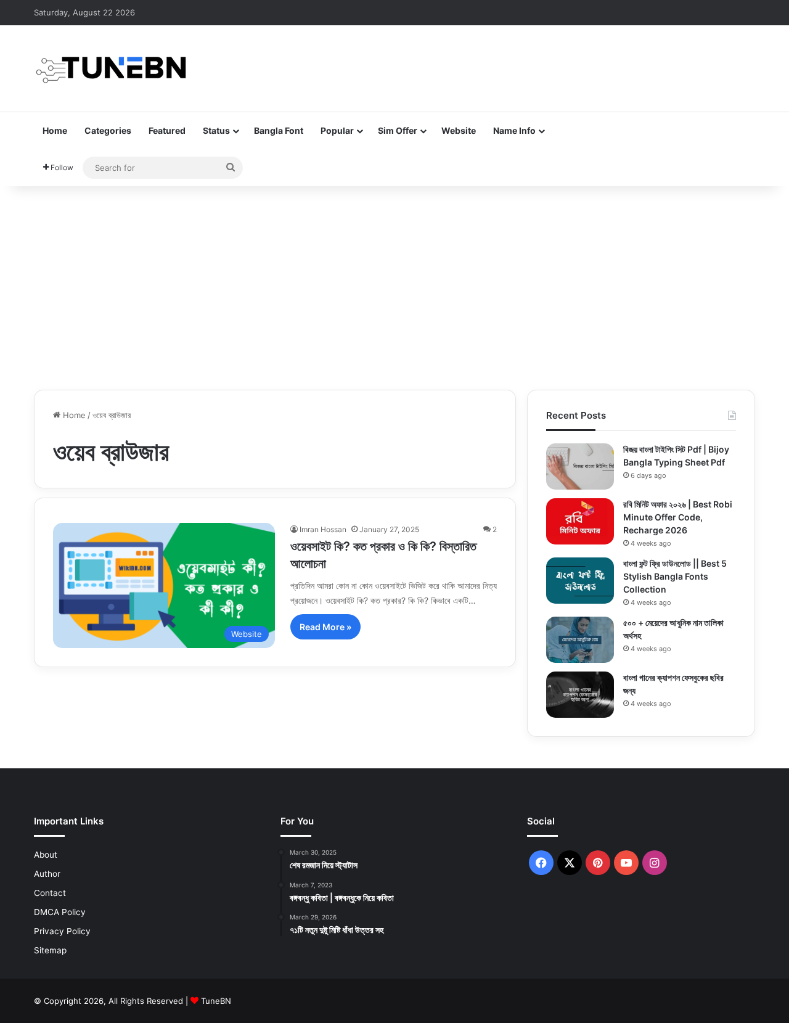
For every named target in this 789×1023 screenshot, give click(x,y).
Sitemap (50, 950)
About (45, 855)
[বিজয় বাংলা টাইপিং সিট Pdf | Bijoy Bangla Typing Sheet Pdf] (580, 466)
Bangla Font (278, 130)
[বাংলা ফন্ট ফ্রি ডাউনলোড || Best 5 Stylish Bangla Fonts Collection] (580, 580)
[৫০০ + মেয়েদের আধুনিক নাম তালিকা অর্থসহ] (580, 640)
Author (47, 874)
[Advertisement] (394, 285)
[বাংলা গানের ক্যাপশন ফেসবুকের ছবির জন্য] (580, 695)
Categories (107, 130)
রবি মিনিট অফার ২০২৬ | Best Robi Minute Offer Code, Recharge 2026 (677, 517)
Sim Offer (397, 130)
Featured (167, 130)
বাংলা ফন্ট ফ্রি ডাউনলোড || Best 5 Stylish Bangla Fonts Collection (675, 576)
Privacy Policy (62, 931)
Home (55, 130)
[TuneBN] (111, 68)
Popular (337, 130)
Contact (50, 893)
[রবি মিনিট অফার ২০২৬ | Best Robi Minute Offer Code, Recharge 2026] (580, 521)
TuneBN (216, 1001)
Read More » (325, 627)
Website (458, 130)
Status (216, 130)
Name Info (514, 130)
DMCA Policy (60, 912)
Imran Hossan (323, 529)
